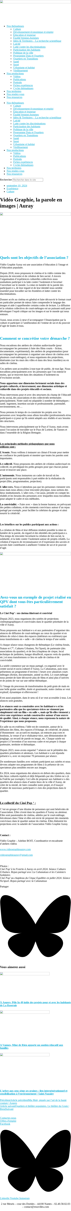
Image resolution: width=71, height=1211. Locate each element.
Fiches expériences (23, 85)
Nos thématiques (15, 26)
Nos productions (15, 73)
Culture (17, 29)
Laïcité (16, 43)
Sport (16, 64)
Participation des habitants (26, 49)
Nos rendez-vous (15, 94)
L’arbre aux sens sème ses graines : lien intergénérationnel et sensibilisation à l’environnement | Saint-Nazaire (33, 1092)
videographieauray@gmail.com (16, 855)
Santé (16, 61)
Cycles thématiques (23, 88)
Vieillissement (20, 70)
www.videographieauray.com (15, 849)
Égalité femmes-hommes (26, 38)
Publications (19, 79)
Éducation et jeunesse (24, 35)
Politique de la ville (23, 52)
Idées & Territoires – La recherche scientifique (37, 40)
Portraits (17, 82)
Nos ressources (14, 97)
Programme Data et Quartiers (28, 55)
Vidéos (16, 76)
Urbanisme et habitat (24, 67)
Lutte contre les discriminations (29, 46)
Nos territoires (14, 91)
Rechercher (6, 179)
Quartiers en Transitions (25, 58)
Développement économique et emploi (33, 32)
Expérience (12, 188)
